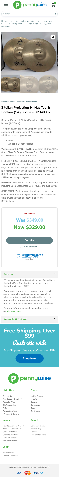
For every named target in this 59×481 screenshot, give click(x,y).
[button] (52, 37)
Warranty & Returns (15, 319)
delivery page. (14, 311)
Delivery (8, 274)
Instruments (48, 21)
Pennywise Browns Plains (27, 101)
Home (4, 21)
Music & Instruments (25, 21)
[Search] (55, 13)
